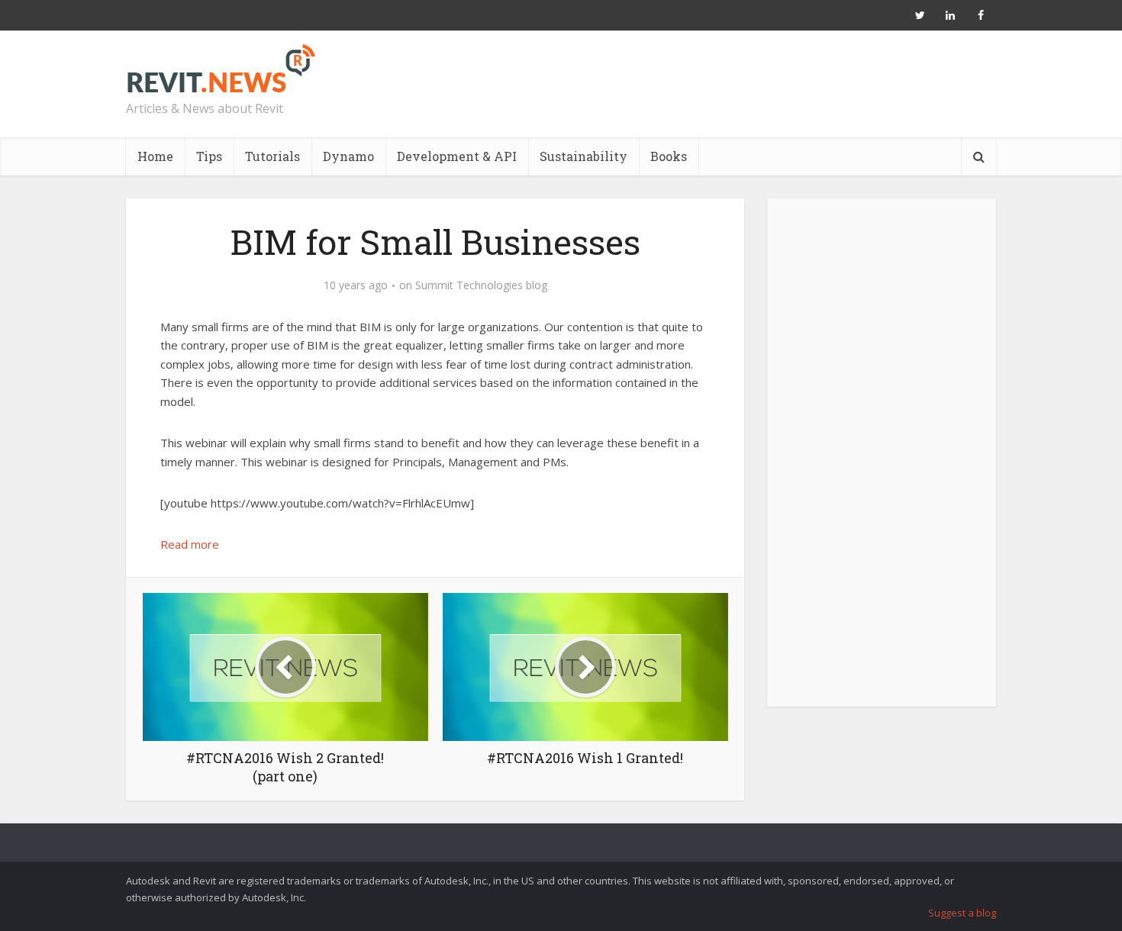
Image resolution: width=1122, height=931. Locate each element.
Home (155, 156)
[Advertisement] (881, 461)
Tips (209, 156)
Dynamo (348, 156)
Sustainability (583, 156)
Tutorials (272, 156)
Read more (189, 544)
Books (668, 156)
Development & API (457, 156)
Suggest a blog (962, 913)
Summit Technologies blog (481, 285)
